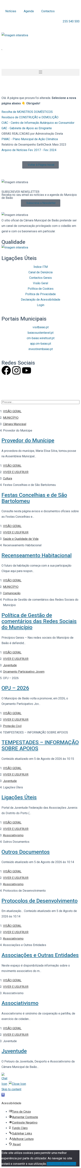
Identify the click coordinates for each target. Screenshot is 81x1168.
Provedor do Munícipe (28, 440)
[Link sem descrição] (15, 35)
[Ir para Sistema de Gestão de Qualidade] (15, 247)
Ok (48, 1164)
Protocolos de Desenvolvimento (40, 901)
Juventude (14, 1051)
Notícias (10, 11)
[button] (15, 35)
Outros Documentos (26, 852)
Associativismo (20, 1003)
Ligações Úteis (19, 797)
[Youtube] (26, 370)
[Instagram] (16, 370)
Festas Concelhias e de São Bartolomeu (34, 498)
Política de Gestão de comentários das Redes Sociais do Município (39, 621)
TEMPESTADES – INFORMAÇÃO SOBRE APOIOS (40, 745)
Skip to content (11, 1089)
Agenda (29, 11)
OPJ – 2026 (15, 688)
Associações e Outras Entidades (40, 955)
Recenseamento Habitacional (37, 555)
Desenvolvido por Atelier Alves (22, 388)
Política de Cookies (63, 1164)
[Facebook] (6, 370)
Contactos (48, 11)
